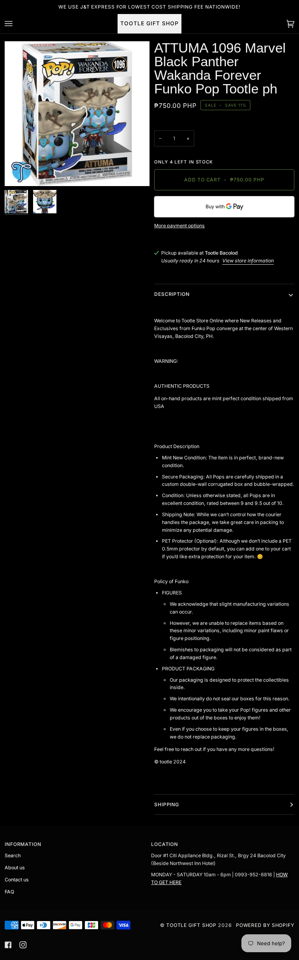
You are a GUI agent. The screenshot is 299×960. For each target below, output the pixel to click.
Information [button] (23, 844)
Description (172, 294)
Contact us (17, 880)
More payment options (179, 226)
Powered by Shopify (265, 925)
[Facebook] (8, 944)
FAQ (9, 892)
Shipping (166, 804)
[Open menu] (16, 23)
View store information (248, 261)
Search (13, 855)
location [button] (164, 844)
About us (15, 867)
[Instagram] (22, 944)
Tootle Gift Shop (191, 925)
